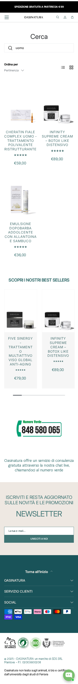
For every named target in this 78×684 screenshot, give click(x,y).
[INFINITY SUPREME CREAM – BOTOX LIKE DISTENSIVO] (57, 104)
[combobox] (39, 47)
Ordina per (11, 64)
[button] (72, 17)
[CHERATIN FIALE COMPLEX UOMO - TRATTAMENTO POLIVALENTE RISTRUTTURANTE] (20, 104)
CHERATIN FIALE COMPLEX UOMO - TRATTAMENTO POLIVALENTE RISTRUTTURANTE (20, 140)
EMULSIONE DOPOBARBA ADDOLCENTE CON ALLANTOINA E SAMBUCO (21, 232)
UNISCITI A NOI (39, 538)
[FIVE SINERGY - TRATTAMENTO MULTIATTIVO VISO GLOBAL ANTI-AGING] (20, 310)
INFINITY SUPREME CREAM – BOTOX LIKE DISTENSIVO (57, 138)
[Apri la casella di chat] (69, 675)
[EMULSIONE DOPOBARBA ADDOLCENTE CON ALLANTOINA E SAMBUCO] (20, 196)
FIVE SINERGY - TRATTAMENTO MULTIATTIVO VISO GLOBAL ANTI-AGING (20, 351)
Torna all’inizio (37, 572)
